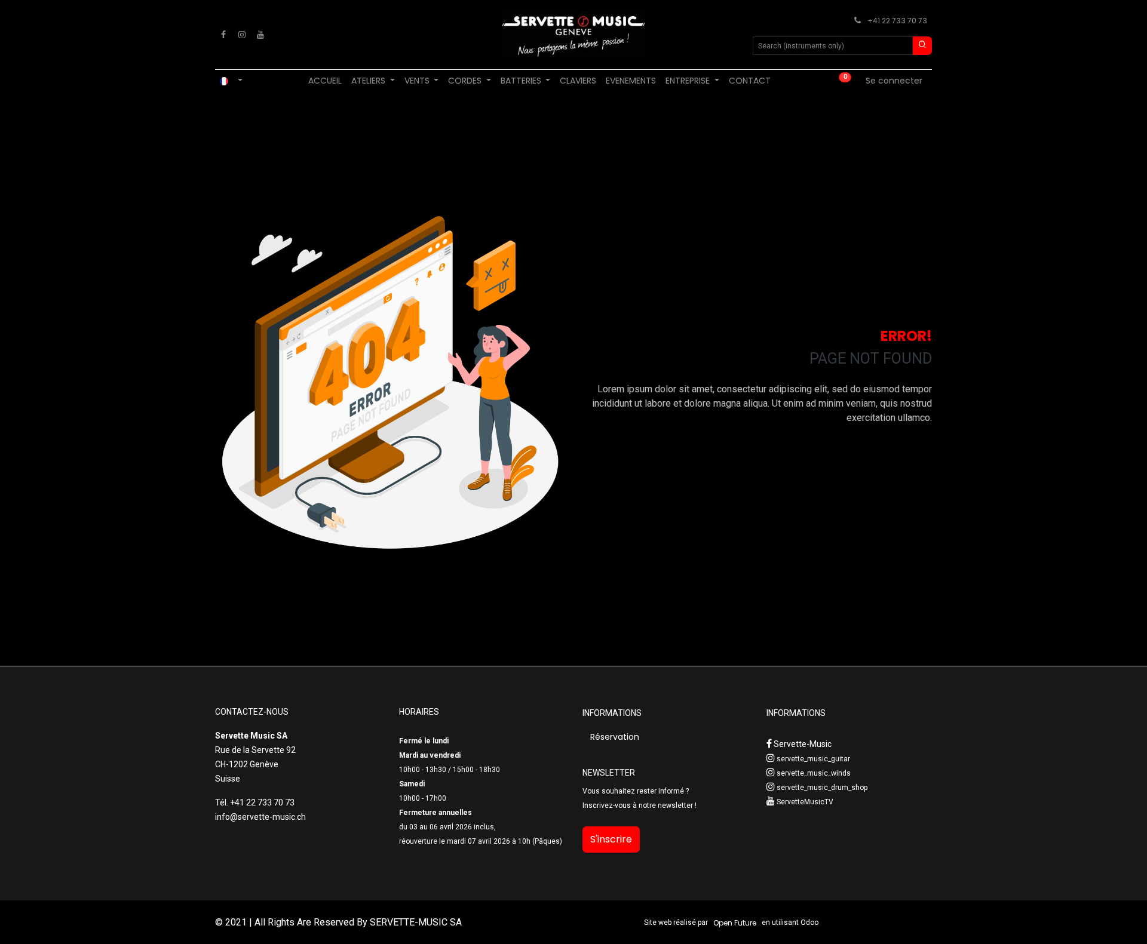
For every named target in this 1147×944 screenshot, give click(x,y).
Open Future (734, 923)
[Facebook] (223, 34)
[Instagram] (242, 34)
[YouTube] (260, 34)
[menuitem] (324, 81)
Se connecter (894, 81)
